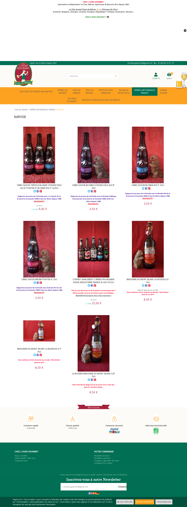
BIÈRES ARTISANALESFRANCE (144, 91)
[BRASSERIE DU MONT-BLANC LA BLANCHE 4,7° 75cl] (39, 346)
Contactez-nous (21, 460)
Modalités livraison (102, 455)
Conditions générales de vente (106, 460)
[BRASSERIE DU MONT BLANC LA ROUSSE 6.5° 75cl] (148, 277)
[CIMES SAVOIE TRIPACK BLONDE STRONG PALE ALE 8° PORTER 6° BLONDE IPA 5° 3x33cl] (39, 182)
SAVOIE (61, 109)
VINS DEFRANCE (77, 91)
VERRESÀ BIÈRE (163, 91)
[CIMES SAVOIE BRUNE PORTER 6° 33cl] (39, 277)
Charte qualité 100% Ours (25, 458)
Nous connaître (21, 455)
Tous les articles (21, 109)
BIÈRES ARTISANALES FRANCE (42, 109)
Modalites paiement (102, 458)
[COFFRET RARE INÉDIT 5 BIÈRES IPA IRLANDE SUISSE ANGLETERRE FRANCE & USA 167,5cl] (93, 277)
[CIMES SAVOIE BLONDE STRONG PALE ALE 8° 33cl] (93, 182)
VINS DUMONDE (89, 91)
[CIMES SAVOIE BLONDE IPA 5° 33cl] (148, 182)
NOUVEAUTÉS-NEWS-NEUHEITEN (36, 91)
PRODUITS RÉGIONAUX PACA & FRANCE (101, 100)
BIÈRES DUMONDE (62, 91)
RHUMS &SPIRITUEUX (124, 91)
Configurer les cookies (103, 463)
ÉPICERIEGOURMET (72, 100)
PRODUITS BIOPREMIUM (106, 91)
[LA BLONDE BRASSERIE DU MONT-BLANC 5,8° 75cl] (93, 371)
